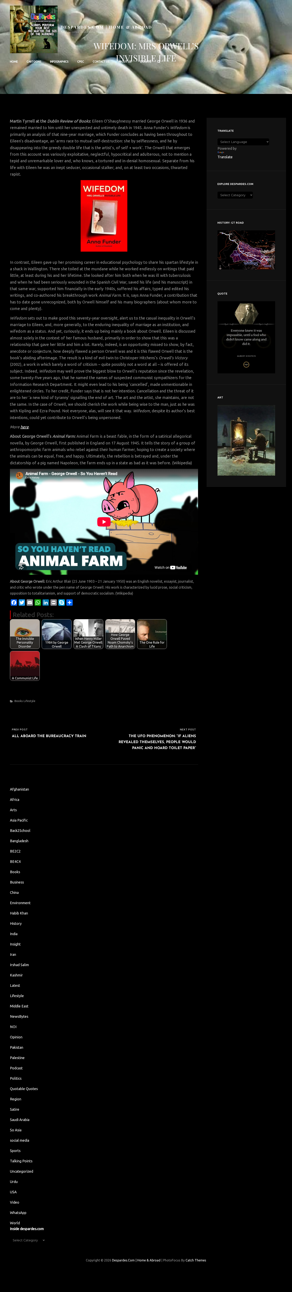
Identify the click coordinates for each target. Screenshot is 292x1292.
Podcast (16, 1068)
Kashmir (16, 975)
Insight (15, 944)
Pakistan (16, 1047)
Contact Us (101, 61)
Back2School (20, 830)
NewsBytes (19, 1016)
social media (19, 1140)
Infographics (59, 61)
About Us (124, 61)
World (15, 1223)
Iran (13, 954)
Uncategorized (21, 1171)
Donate (145, 61)
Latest (15, 985)
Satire (14, 1109)
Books (18, 701)
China (14, 892)
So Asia (15, 1130)
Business (17, 882)
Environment (20, 903)
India (13, 934)
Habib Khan (19, 913)
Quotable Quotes (24, 1089)
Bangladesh (19, 841)
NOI (13, 1027)
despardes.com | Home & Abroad (106, 27)
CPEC (80, 61)
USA (13, 1192)
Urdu (14, 1182)
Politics (15, 1078)
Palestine (17, 1058)
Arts (13, 810)
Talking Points (21, 1161)
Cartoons (34, 61)
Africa (14, 799)
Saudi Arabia (19, 1120)
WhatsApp (18, 1213)
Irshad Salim (19, 965)
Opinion (16, 1037)
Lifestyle (29, 701)
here (24, 427)
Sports (15, 1151)
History (16, 923)
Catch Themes (196, 1260)
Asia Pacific (19, 820)
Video (14, 1202)
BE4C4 (15, 861)
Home (14, 61)
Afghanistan (19, 789)
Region (15, 1099)
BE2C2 (15, 851)
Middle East (19, 1006)
